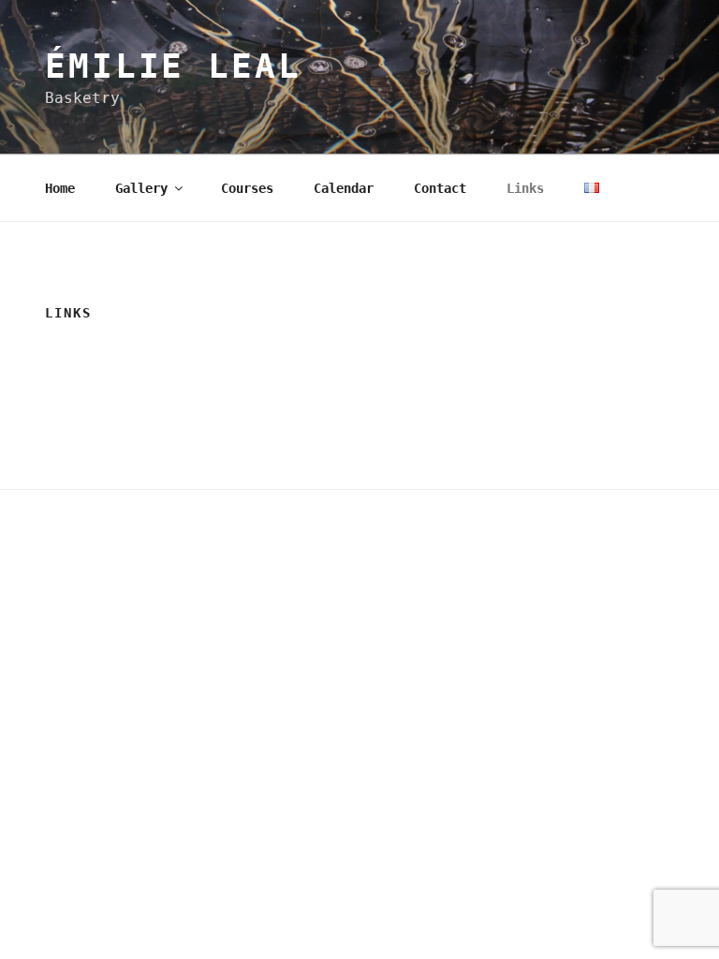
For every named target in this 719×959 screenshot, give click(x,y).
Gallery (141, 188)
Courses (247, 188)
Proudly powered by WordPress (144, 535)
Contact (440, 188)
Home (60, 188)
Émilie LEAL (173, 66)
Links (525, 188)
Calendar (344, 188)
